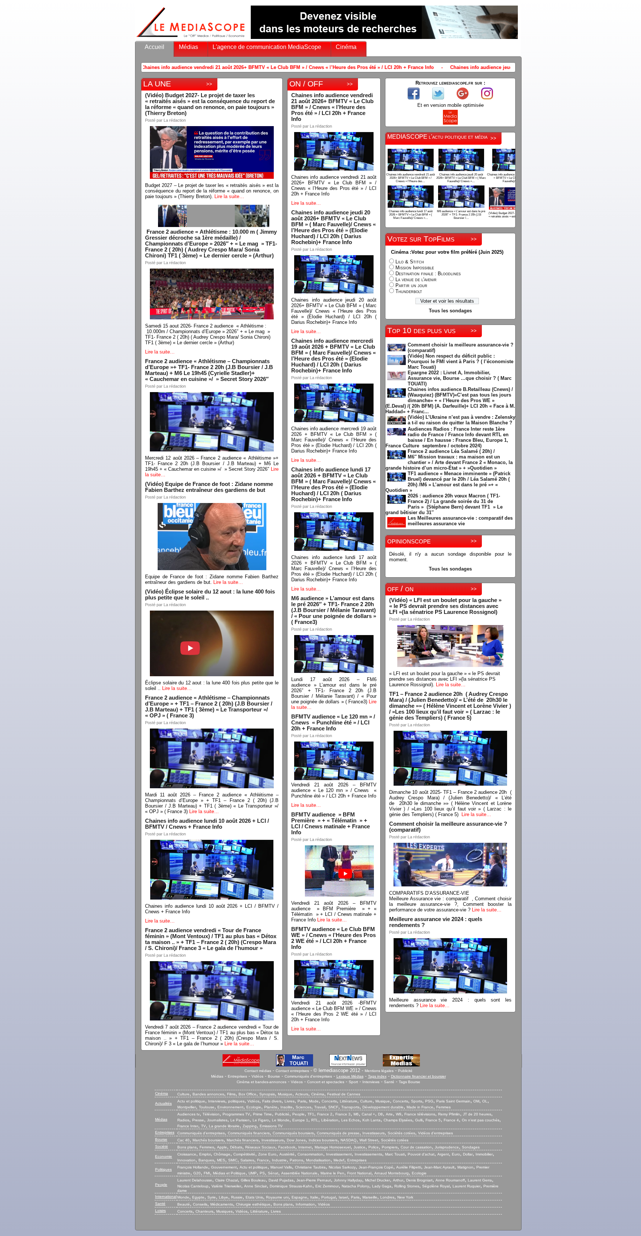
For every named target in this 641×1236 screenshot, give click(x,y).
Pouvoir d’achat (421, 1154)
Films (231, 1094)
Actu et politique (191, 1101)
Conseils (200, 1204)
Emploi (205, 1154)
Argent (443, 1154)
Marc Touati (395, 1154)
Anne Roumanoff (450, 1180)
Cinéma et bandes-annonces (261, 1082)
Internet (305, 1147)
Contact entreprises (292, 1071)
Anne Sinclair (255, 1186)
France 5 (433, 1120)
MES (221, 1160)
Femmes (443, 1107)
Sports (416, 1101)
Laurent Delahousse (194, 1180)
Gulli (419, 1120)
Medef (338, 1160)
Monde (183, 1197)
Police (373, 1147)
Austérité (287, 1154)
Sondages (471, 1147)
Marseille (369, 1197)
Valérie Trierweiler (226, 1186)
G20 (197, 1173)
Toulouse (206, 1107)
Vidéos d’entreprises (435, 1133)
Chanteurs (204, 1211)
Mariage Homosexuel (333, 1147)
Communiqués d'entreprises (308, 1076)
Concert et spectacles (325, 1082)
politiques (236, 1101)
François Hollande (192, 1167)
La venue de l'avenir (416, 279)
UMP (253, 1173)
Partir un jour (411, 285)
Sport (353, 1082)
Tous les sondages (450, 310)
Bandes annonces (208, 1094)
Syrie (211, 1197)
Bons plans (187, 1147)
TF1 (311, 1114)
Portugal (328, 1197)
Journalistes (217, 1120)
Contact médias (257, 1071)
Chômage (222, 1154)
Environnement (230, 1107)
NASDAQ (348, 1140)
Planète (270, 1107)
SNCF (333, 1107)
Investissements (368, 1154)
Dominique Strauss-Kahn (291, 1186)
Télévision (211, 1114)
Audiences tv (188, 1114)
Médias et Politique (229, 1173)
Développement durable (383, 1107)
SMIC (232, 1160)
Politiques (163, 1169)
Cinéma (346, 47)
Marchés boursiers (208, 1140)
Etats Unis (254, 1197)
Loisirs (160, 1211)
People (298, 1114)
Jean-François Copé (376, 1167)
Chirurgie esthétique (253, 1204)
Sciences (303, 1107)
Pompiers (390, 1147)
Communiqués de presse (338, 1133)
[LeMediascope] (190, 39)
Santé (389, 1082)
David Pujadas (281, 1180)
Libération (329, 1120)
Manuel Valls (281, 1167)
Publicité (405, 1071)
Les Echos (350, 1120)
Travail (319, 1107)
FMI (207, 1173)
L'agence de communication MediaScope (267, 47)
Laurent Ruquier (466, 1186)
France (263, 1160)
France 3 (343, 1114)
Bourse (274, 1076)
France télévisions (419, 1114)
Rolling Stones (406, 1186)
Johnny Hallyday (348, 1180)
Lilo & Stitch (409, 261)
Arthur (398, 1180)
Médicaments (221, 1204)
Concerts (329, 1101)
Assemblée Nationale (299, 1173)
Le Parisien (240, 1120)
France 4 (451, 1120)
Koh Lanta (371, 1120)
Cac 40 (183, 1140)
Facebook (286, 1147)
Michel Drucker (377, 1180)
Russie (237, 1197)
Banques (206, 1160)
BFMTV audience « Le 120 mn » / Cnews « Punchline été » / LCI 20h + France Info (333, 723)
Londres (387, 1197)
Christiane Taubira (310, 1167)
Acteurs (301, 1094)
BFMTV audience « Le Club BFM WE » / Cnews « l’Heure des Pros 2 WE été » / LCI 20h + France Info (333, 938)
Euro (456, 1154)
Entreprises (237, 1076)
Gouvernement (224, 1167)
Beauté (183, 1204)
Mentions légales (379, 1071)
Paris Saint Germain (453, 1101)
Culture (183, 1094)
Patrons (296, 1160)
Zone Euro (267, 1154)
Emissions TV (271, 1126)
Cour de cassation (416, 1147)
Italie (314, 1197)
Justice (359, 1147)
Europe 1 (300, 1120)
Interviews (370, 1082)
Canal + (368, 1114)
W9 (398, 1114)
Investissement (339, 1154)
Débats (236, 1147)
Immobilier (484, 1154)
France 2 (324, 1114)
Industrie (279, 1160)
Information (305, 1204)
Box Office (247, 1094)
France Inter (187, 1126)
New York (405, 1197)
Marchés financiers (243, 1140)
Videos (297, 1082)
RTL (314, 1120)
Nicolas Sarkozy (342, 1167)
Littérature (348, 1101)
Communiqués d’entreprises (201, 1133)
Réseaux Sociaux (260, 1147)
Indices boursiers (323, 1140)
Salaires (247, 1160)
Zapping (250, 1126)
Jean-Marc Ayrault (439, 1167)
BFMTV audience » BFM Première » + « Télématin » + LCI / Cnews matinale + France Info (330, 823)
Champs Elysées (398, 1120)
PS (262, 1173)
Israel (343, 1197)
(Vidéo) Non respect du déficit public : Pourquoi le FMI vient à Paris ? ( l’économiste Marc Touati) (460, 361)
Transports (350, 1107)
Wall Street (368, 1140)
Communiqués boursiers (293, 1133)
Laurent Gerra (480, 1180)
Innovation (186, 1160)
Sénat (273, 1173)
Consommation (310, 1154)
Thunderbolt (408, 291)
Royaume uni (277, 1197)
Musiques (224, 1211)
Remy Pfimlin (449, 1114)
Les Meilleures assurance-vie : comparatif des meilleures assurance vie (460, 520)
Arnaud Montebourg (391, 1173)
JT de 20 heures (477, 1114)
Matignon (465, 1167)
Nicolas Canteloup (192, 1186)
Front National (359, 1173)
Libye (223, 1197)
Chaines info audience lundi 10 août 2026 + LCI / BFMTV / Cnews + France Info (207, 824)
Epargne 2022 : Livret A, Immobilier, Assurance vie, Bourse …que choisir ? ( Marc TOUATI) (460, 378)
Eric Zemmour (327, 1186)
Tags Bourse (409, 1082)
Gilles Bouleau (253, 1180)
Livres (290, 1101)
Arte (389, 1114)
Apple (222, 1147)
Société (161, 1146)
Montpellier (186, 1107)
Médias (188, 47)
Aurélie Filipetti (408, 1167)
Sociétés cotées (401, 1133)
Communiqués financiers (249, 1133)
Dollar (468, 1154)
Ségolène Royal (436, 1186)
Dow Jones (296, 1140)
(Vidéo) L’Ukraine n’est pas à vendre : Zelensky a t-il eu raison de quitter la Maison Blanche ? (461, 419)
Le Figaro (261, 1120)
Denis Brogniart (419, 1180)
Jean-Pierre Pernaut (313, 1180)
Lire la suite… (229, 196)
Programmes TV (236, 1114)
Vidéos (257, 1076)
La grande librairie (224, 1126)
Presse (198, 1120)
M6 (356, 1114)
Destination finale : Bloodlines (428, 273)
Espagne (299, 1197)
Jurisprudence (447, 1147)
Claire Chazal (226, 1180)
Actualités (163, 1103)
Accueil (154, 47)
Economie (163, 1156)
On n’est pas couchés (480, 1120)
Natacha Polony (355, 1186)
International (166, 1196)
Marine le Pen (332, 1173)
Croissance (186, 1154)
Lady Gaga (381, 1186)
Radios (183, 1120)
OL (484, 1101)
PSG (429, 1101)
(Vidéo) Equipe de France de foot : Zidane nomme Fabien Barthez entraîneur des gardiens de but (209, 487)
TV (203, 1126)
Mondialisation (318, 1160)
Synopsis (267, 1094)
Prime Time (262, 1114)
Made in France (420, 1107)
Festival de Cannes (343, 1094)
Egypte (198, 1197)
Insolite (286, 1107)
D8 (380, 1114)
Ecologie (253, 1107)
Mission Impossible (414, 267)
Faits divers (272, 1101)
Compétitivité (244, 1154)
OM (476, 1101)
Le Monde (280, 1120)
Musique (285, 1094)
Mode (314, 1101)
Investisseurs (373, 1133)
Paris (302, 1101)
